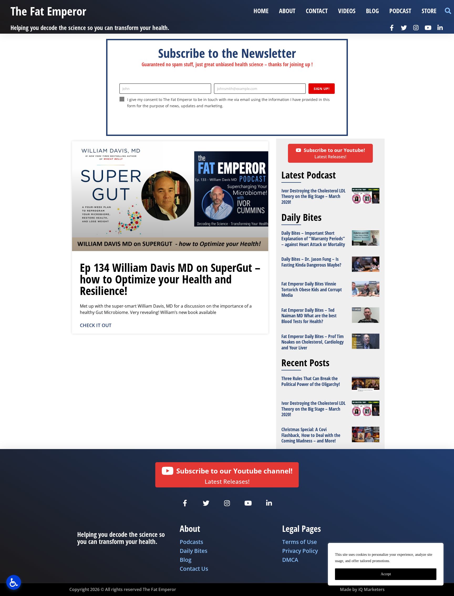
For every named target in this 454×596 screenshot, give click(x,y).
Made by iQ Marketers (362, 589)
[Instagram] (416, 28)
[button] (448, 11)
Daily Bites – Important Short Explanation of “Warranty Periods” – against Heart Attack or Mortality (313, 238)
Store (429, 10)
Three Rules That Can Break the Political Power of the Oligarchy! (310, 381)
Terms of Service (217, 117)
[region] (385, 564)
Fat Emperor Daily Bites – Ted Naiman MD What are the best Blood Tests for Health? (309, 315)
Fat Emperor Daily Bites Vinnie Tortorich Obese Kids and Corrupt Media (311, 289)
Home (261, 10)
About (287, 10)
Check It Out (95, 325)
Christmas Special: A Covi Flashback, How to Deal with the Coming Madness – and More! (310, 435)
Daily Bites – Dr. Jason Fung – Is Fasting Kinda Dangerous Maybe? (311, 262)
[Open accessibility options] (13, 582)
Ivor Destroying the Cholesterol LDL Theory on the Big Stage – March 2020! (313, 196)
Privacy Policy (193, 117)
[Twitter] (404, 28)
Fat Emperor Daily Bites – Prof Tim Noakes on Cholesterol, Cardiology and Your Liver (312, 342)
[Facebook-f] (392, 28)
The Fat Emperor (48, 11)
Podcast (400, 10)
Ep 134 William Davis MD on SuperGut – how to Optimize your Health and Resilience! (170, 278)
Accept (386, 574)
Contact (317, 10)
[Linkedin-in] (440, 28)
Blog (372, 10)
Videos (346, 10)
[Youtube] (428, 28)
